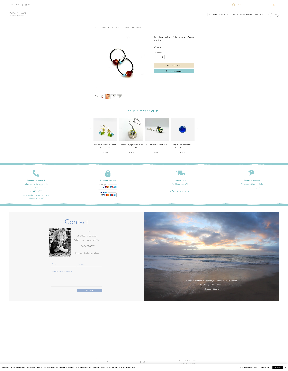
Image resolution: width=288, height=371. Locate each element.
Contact (39, 198)
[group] (144, 136)
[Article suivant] (197, 129)
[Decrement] (156, 57)
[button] (273, 5)
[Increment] (162, 57)
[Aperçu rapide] (105, 129)
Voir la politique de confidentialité (123, 367)
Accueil (97, 27)
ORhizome (191, 363)
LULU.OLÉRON (17, 13)
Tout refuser (265, 367)
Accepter (277, 367)
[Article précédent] (90, 129)
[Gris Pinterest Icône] (29, 5)
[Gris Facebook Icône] (22, 5)
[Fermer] (285, 367)
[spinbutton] (159, 57)
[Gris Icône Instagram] (26, 5)
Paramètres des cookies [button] (248, 367)
